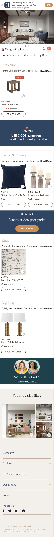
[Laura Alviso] (3, 49)
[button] (27, 133)
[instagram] (16, 510)
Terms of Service (39, 529)
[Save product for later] (23, 96)
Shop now (27, 228)
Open (49, 5)
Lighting (8, 302)
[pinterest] (23, 510)
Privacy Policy (27, 529)
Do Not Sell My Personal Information (30, 532)
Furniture (9, 65)
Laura (23, 49)
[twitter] (10, 510)
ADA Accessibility (9, 532)
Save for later (40, 204)
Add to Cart (13, 114)
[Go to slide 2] (28, 46)
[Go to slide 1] (25, 46)
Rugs (5, 240)
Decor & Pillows (14, 155)
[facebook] (3, 510)
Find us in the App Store (11, 529)
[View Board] (18, 421)
